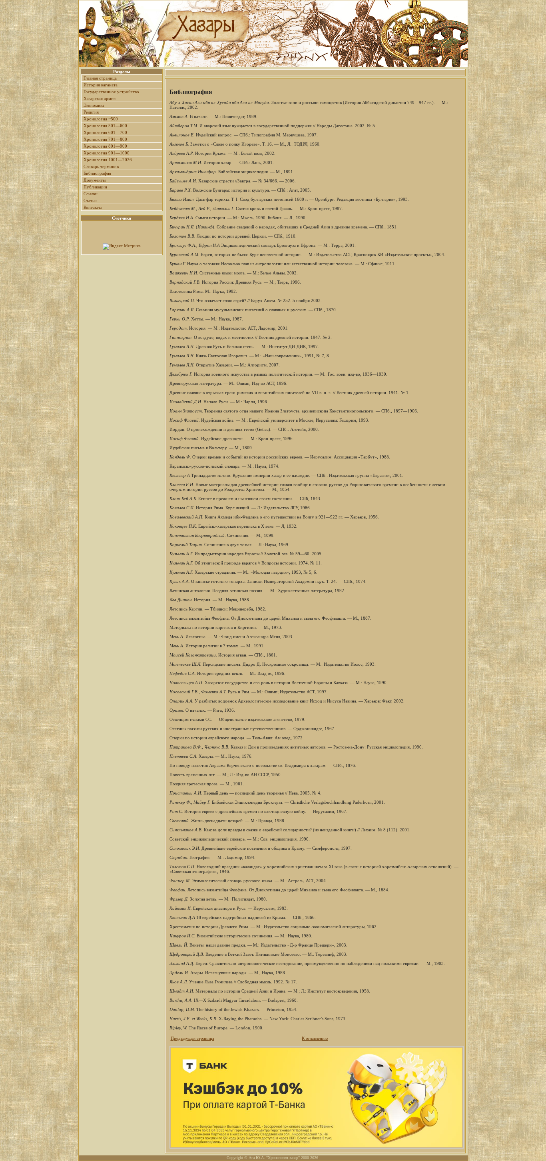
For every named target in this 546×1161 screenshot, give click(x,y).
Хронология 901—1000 (107, 152)
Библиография (97, 173)
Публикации (95, 186)
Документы (95, 180)
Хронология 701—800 (105, 139)
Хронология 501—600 (105, 125)
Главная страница (100, 78)
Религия (91, 112)
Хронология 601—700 (105, 132)
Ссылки (91, 193)
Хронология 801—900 (105, 146)
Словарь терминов (101, 166)
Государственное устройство (111, 91)
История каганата (101, 84)
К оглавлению (315, 1038)
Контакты (93, 207)
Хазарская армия (100, 98)
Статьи (90, 200)
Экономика (94, 105)
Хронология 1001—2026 (108, 159)
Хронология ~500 (101, 118)
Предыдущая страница (192, 1038)
